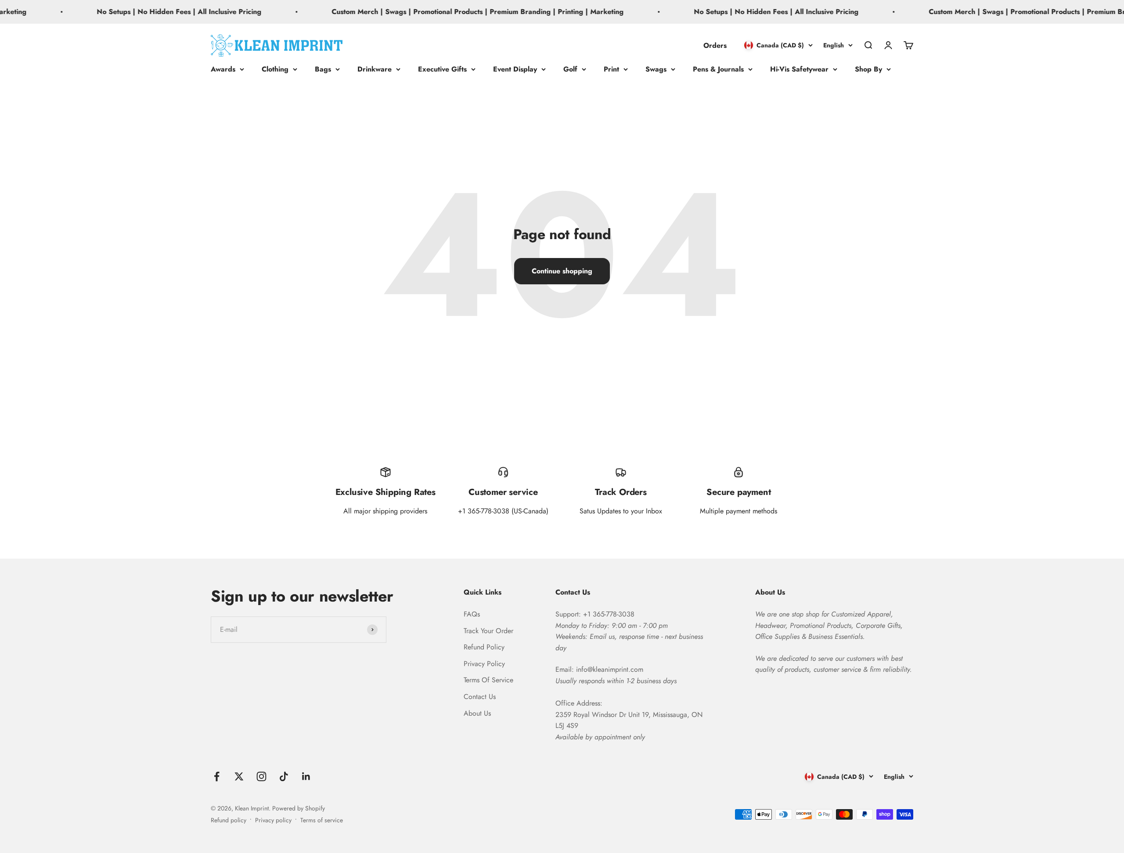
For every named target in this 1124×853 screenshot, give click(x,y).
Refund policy (228, 820)
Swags (655, 69)
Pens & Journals (718, 69)
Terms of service (321, 820)
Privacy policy (273, 820)
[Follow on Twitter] (239, 776)
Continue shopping (562, 271)
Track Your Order (488, 631)
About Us (477, 713)
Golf (570, 69)
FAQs (472, 614)
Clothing (275, 69)
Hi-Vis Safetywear (799, 69)
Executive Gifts (442, 69)
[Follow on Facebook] (217, 776)
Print (611, 69)
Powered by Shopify (298, 808)
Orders (715, 45)
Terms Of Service (488, 680)
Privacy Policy (484, 664)
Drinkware (374, 69)
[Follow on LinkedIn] (306, 776)
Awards (223, 69)
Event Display (515, 69)
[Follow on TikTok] (284, 776)
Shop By (868, 69)
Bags (323, 69)
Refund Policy (484, 647)
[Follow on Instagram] (261, 776)
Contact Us (480, 697)
